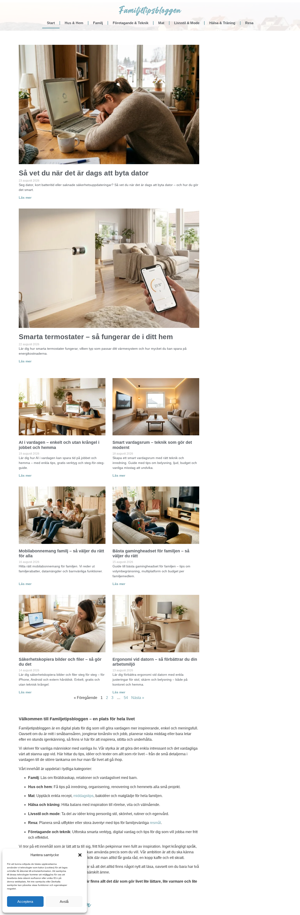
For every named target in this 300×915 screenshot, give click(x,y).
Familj (98, 23)
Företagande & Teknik (130, 23)
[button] (80, 855)
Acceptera (25, 902)
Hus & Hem (74, 23)
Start (51, 23)
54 (126, 698)
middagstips (83, 796)
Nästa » (137, 698)
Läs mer (25, 197)
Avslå (64, 902)
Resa (249, 23)
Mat (161, 23)
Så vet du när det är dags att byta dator (84, 173)
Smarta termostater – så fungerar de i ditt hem (96, 337)
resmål (155, 823)
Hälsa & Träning (222, 23)
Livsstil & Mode (186, 23)
